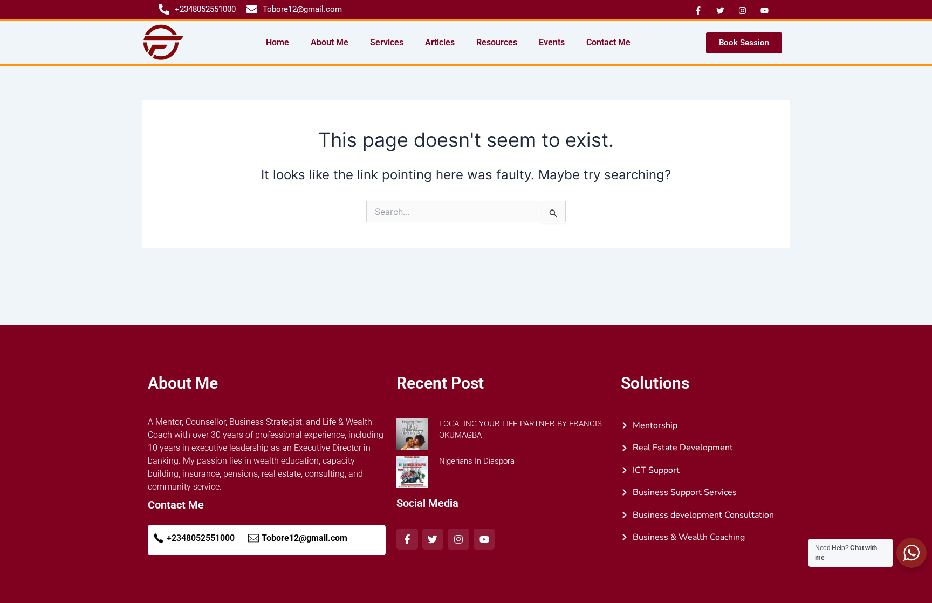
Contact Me (608, 42)
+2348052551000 (201, 538)
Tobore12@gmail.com (304, 538)
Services (386, 42)
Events (552, 42)
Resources (496, 42)
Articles (440, 42)
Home (277, 42)
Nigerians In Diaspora (477, 461)
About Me (329, 42)
